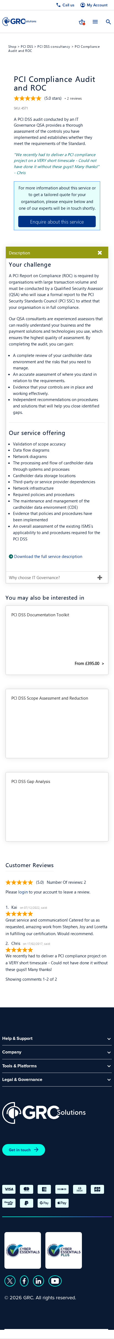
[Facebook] (24, 1281)
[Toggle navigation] (95, 21)
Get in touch (20, 1150)
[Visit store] (82, 21)
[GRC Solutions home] (44, 1113)
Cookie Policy (55, 1332)
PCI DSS (27, 46)
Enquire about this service (57, 221)
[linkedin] (38, 1281)
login (23, 892)
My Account (97, 5)
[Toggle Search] (108, 21)
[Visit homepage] (19, 21)
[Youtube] (55, 1281)
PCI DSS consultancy (53, 46)
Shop (12, 46)
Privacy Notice (19, 1332)
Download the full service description (48, 556)
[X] (9, 1281)
